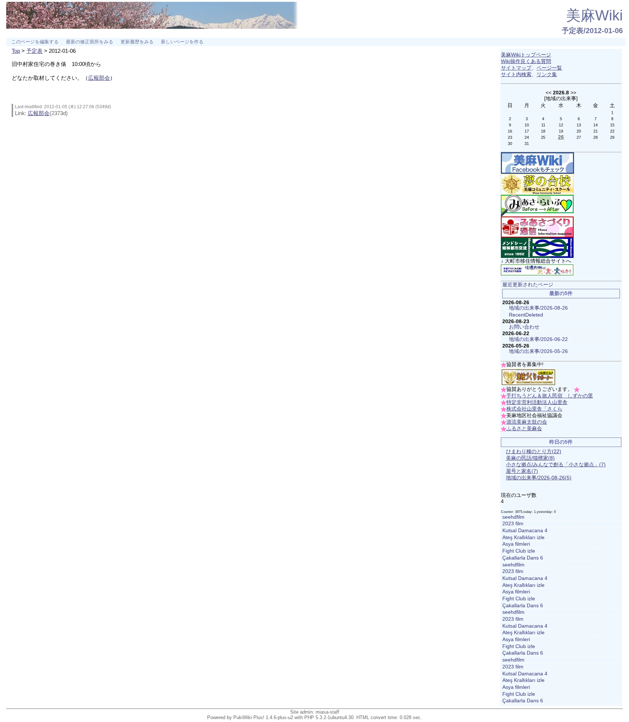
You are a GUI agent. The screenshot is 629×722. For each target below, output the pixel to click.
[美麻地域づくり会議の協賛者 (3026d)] (528, 377)
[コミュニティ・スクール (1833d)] (537, 184)
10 (527, 125)
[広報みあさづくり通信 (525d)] (537, 226)
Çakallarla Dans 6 (522, 558)
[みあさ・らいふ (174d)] (537, 205)
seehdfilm (513, 517)
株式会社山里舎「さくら (534, 409)
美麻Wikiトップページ (526, 55)
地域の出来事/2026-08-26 (538, 308)
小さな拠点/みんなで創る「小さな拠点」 (556, 464)
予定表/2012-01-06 (592, 31)
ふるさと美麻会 (524, 428)
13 (579, 125)
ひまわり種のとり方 (533, 451)
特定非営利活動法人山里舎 (536, 402)
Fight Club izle (518, 551)
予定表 (34, 51)
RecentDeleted (526, 315)
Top (16, 51)
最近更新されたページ (527, 284)
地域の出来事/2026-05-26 (538, 351)
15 (612, 125)
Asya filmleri (516, 544)
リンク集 (547, 74)
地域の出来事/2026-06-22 (538, 339)
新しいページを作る (182, 41)
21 (595, 131)
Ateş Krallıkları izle (523, 537)
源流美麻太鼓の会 (526, 422)
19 (561, 131)
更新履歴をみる (137, 41)
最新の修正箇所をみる (89, 41)
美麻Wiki (594, 15)
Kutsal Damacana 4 (524, 530)
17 (527, 131)
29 (612, 137)
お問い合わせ (524, 327)
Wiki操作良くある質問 (526, 61)
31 (527, 143)
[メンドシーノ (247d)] (537, 247)
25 (543, 137)
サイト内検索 (516, 74)
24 (527, 137)
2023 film (512, 523)
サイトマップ (516, 68)
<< (548, 92)
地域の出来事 (561, 98)
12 (561, 125)
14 (595, 125)
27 (579, 137)
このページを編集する (35, 41)
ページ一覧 (549, 68)
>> (573, 92)
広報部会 (99, 78)
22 (612, 131)
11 (543, 125)
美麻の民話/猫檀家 (530, 458)
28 (595, 137)
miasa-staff (327, 712)
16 (510, 131)
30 (510, 143)
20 (579, 131)
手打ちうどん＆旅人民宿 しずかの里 (549, 396)
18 (543, 131)
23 (510, 137)
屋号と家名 (522, 471)
